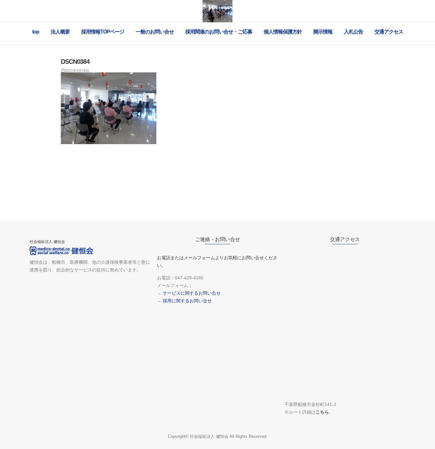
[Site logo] (217, 11)
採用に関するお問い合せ (187, 300)
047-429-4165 (189, 277)
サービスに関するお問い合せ (192, 293)
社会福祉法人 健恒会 (209, 436)
